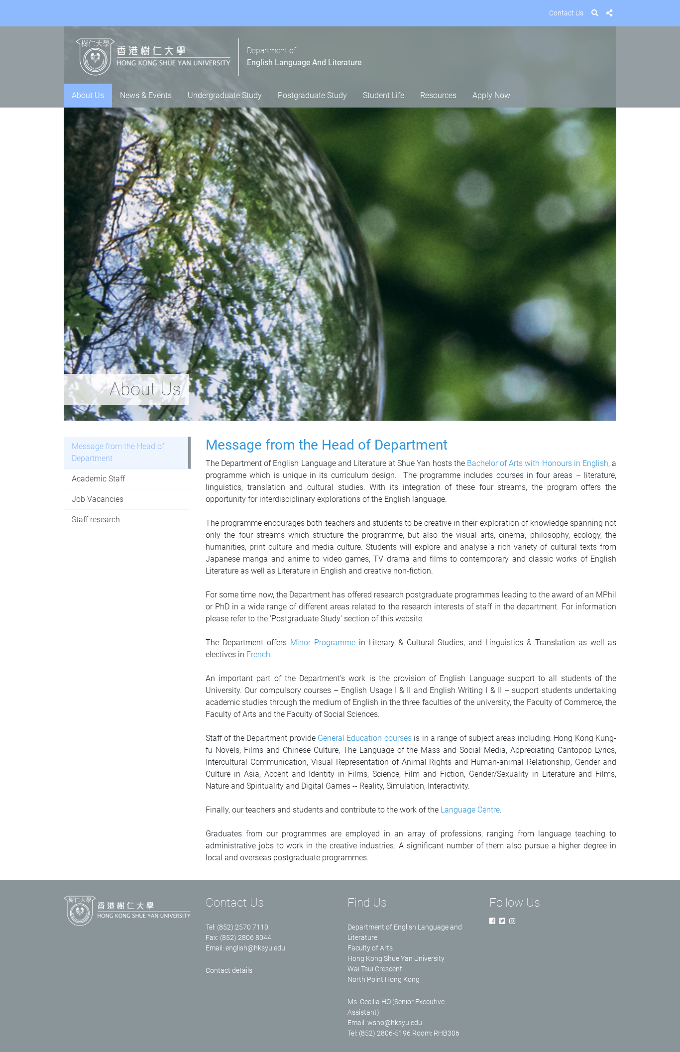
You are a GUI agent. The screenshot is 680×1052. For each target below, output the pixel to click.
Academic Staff (98, 478)
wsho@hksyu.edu (394, 1023)
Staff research (96, 519)
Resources (438, 95)
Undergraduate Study (225, 95)
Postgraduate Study (312, 95)
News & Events (146, 95)
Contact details (229, 970)
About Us (88, 95)
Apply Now (491, 95)
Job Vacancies (97, 499)
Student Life (383, 95)
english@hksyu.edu (255, 948)
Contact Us (566, 13)
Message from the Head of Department (118, 452)
